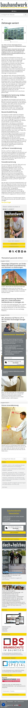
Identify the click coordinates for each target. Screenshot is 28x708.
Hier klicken (16, 362)
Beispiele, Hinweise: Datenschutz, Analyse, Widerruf (13, 371)
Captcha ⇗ (20, 364)
